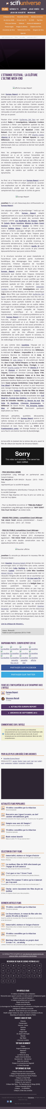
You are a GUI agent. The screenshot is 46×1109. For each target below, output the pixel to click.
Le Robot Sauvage (23, 1065)
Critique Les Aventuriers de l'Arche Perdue (23, 1076)
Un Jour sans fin (33, 578)
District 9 (6, 137)
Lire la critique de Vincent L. (12, 624)
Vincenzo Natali (19, 563)
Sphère (11, 228)
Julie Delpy (17, 360)
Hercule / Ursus (23, 1025)
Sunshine (20, 223)
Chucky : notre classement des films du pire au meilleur (24, 890)
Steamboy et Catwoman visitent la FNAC (23, 1015)
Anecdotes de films (9, 30)
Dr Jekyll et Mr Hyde (23, 1034)
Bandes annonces (37, 17)
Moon (13, 223)
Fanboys (17, 390)
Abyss (17, 228)
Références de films (23, 30)
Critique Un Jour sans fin (23, 1082)
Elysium (11, 370)
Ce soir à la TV (21, 20)
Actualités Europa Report (11, 758)
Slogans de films (38, 30)
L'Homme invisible (23, 1040)
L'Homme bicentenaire (30, 403)
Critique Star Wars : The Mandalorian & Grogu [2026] (23, 1084)
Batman (23, 1029)
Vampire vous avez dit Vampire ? (18, 823)
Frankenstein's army (9, 428)
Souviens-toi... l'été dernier (23, 1059)
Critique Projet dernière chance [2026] (23, 1074)
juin (36, 761)
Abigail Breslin (7, 573)
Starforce (23, 1053)
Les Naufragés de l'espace (26, 221)
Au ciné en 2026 (9, 20)
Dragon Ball (23, 1032)
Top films (39, 20)
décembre (29, 763)
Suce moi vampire (23, 1061)
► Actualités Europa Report (22, 706)
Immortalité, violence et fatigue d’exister (22, 855)
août (2, 763)
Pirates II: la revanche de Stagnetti (23, 1063)
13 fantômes (13, 403)
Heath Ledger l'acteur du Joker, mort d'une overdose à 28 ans (23, 1013)
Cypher (11, 570)
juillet (39, 761)
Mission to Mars (31, 223)
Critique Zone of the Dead (23, 1080)
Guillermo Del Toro (27, 119)
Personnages (9, 27)
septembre (8, 763)
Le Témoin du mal (32, 400)
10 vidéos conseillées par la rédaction (21, 807)
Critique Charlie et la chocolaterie (23, 1071)
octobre (15, 763)
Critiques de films (8, 17)
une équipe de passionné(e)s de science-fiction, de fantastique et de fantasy (26, 955)
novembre (22, 763)
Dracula (23, 1021)
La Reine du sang (23, 1055)
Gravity (25, 226)
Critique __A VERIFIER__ (23, 1088)
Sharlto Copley (38, 135)
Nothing (21, 568)
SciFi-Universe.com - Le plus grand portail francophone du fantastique (23, 3)
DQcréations (31, 1097)
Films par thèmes (10, 23)
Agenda (23, 33)
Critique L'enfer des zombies (23, 1090)
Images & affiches (21, 27)
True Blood (5, 385)
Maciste (23, 1036)
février (20, 761)
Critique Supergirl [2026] (23, 1086)
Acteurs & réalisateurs (34, 23)
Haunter (8, 563)
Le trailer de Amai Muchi (23, 1004)
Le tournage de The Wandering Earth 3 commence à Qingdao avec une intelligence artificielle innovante (23, 1007)
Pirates (23, 1046)
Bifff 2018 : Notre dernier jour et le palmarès (23, 1011)
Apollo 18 (35, 246)
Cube (15, 568)
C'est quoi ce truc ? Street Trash (19, 873)
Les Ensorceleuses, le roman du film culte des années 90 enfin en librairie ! (24, 914)
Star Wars (23, 1038)
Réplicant (23, 1050)
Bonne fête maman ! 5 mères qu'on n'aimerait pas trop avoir (24, 881)
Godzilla (23, 1027)
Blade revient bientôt (14, 836)
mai (32, 761)
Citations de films (35, 27)
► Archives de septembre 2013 (22, 713)
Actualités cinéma (22, 17)
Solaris (7, 223)
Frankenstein (23, 1023)
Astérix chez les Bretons (23, 1057)
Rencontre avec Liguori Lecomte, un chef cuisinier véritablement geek (22, 815)
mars (24, 761)
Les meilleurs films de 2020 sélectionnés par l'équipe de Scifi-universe (23, 865)
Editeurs (21, 23)
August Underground (23, 1048)
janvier (15, 761)
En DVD (31, 20)
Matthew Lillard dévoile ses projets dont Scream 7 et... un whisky (22, 941)
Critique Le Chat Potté (23, 1078)
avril (28, 761)
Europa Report (12, 94)
